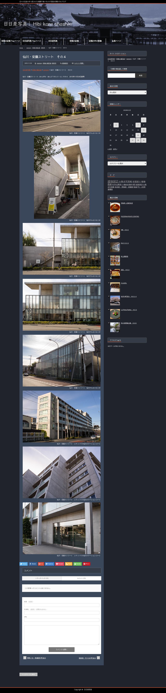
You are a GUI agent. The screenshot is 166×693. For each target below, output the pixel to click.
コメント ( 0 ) (81, 578)
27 (132, 140)
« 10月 (110, 149)
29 (143, 140)
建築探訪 (139, 185)
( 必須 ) (28, 601)
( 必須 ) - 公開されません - (35, 609)
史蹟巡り (137, 181)
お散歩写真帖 (125, 181)
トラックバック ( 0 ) (41, 578)
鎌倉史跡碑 (127, 185)
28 (138, 140)
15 (143, 130)
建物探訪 (65, 63)
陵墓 (135, 187)
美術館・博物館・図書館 (124, 187)
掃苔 (134, 185)
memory (28, 48)
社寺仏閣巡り (117, 184)
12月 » (115, 149)
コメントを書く (79, 63)
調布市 (43, 48)
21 (138, 135)
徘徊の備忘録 (36, 48)
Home (21, 48)
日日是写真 (88, 689)
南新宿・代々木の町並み (87, 658)
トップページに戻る (28, 674)
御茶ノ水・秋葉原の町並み (36, 658)
